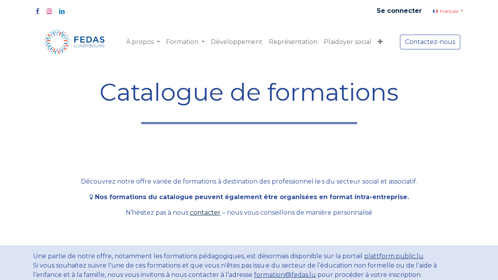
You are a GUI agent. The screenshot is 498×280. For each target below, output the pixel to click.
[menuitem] (237, 42)
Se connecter (399, 10)
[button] (380, 42)
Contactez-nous (430, 42)
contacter (205, 212)
